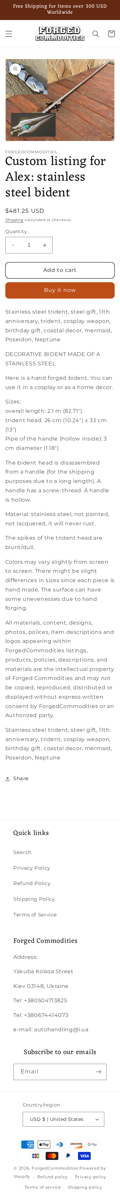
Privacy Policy (31, 868)
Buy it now (60, 290)
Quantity (16, 231)
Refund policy (52, 1177)
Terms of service (43, 1187)
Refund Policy (31, 883)
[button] (8, 33)
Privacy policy (90, 1177)
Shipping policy (85, 1187)
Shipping (14, 220)
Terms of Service (35, 915)
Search (22, 852)
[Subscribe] (98, 1072)
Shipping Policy (34, 899)
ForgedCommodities (55, 1168)
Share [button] (21, 779)
